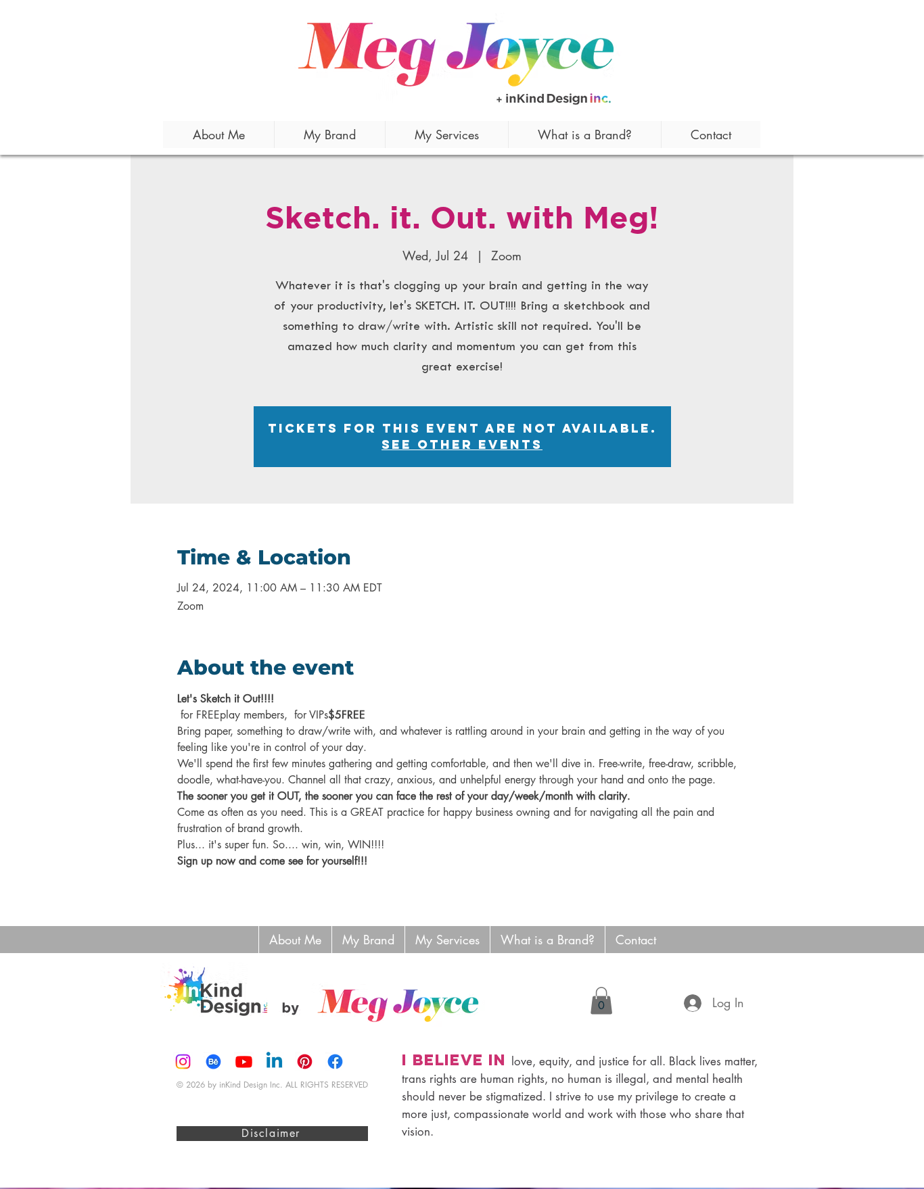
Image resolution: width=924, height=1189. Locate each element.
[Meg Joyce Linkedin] (274, 1061)
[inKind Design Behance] (213, 1061)
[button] (601, 1001)
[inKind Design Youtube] (244, 1061)
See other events (462, 444)
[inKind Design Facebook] (335, 1061)
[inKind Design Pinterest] (305, 1061)
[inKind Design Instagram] (183, 1061)
